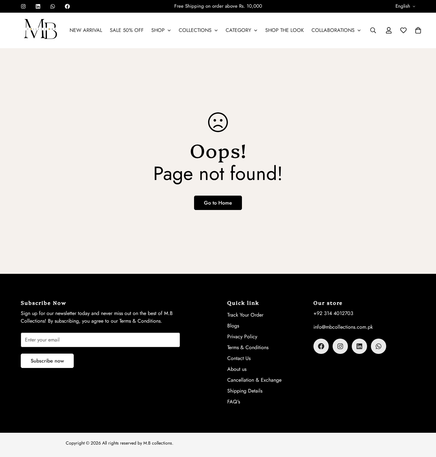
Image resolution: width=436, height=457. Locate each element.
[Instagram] (23, 6)
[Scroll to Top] (423, 422)
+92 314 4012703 (333, 313)
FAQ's (233, 401)
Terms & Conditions (247, 347)
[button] (418, 30)
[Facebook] (67, 6)
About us (236, 369)
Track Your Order (245, 314)
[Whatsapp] (52, 6)
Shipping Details (244, 390)
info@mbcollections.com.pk (343, 327)
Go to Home (218, 202)
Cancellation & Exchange (254, 380)
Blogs (233, 325)
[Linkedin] (38, 6)
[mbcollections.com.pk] (41, 30)
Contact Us (239, 358)
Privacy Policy (242, 336)
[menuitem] (86, 30)
